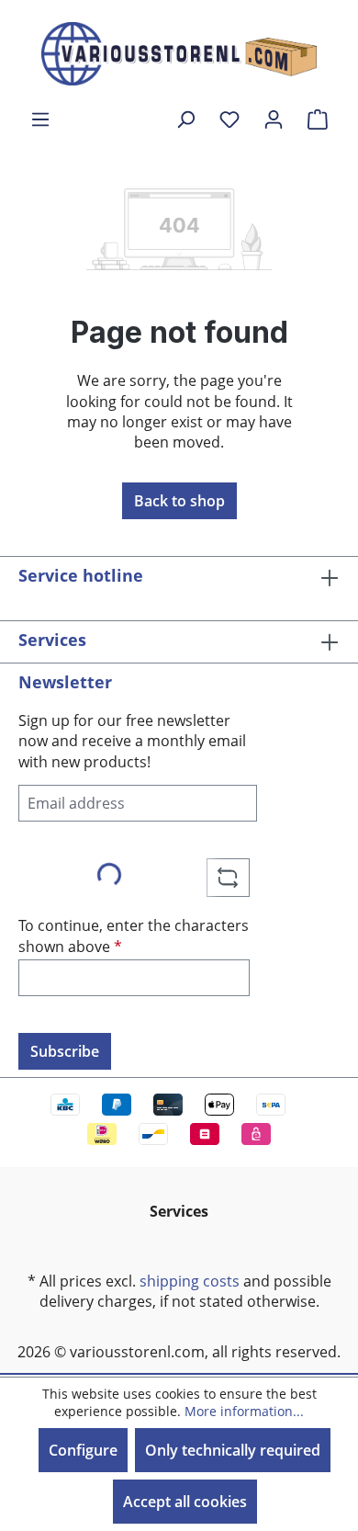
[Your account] (274, 118)
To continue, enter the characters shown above (133, 935)
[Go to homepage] (179, 53)
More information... (244, 1411)
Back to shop (179, 501)
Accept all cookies (185, 1501)
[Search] (185, 118)
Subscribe (64, 1051)
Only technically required (232, 1450)
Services (52, 640)
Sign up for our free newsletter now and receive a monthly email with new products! (132, 741)
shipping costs (190, 1281)
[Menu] (40, 118)
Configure (83, 1450)
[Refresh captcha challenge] (228, 877)
